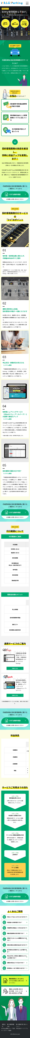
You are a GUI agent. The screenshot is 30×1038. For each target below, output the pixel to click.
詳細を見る (15, 668)
